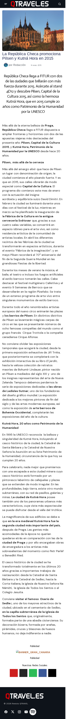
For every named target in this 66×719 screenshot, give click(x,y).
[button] (6, 4)
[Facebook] (43, 673)
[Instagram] (23, 673)
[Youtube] (14, 673)
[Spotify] (33, 673)
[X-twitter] (52, 673)
